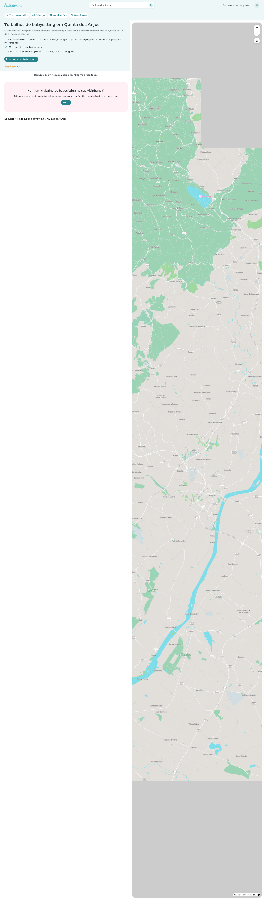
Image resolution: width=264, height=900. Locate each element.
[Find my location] (257, 40)
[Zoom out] (257, 33)
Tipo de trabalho (18, 15)
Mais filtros (80, 15)
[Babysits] (13, 5)
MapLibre (237, 895)
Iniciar (66, 102)
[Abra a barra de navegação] (257, 5)
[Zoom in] (257, 27)
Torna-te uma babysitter (236, 5)
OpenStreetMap (250, 895)
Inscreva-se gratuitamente (21, 59)
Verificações (59, 15)
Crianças (40, 15)
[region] (197, 460)
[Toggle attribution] (258, 894)
